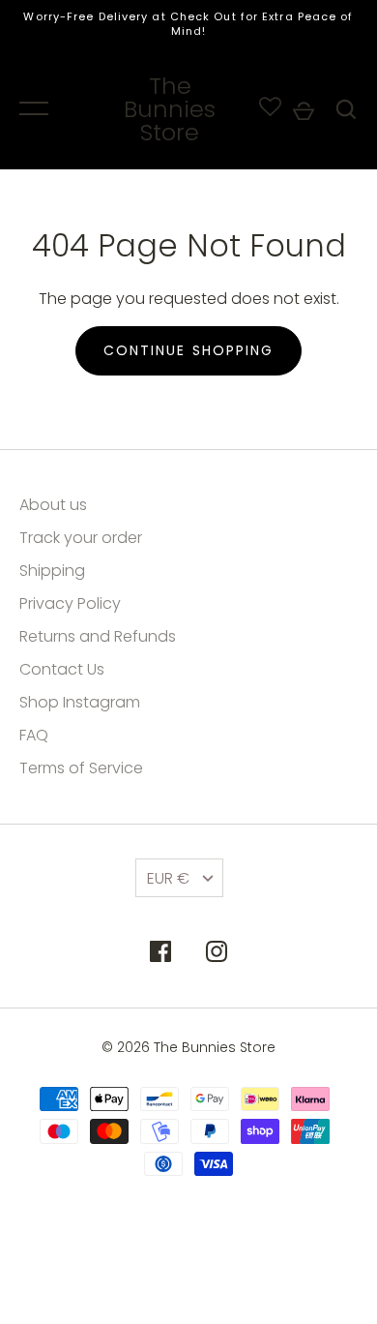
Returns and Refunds (97, 636)
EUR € (168, 878)
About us (53, 505)
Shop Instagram (79, 702)
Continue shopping (189, 350)
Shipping (52, 570)
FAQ (33, 735)
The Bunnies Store (170, 109)
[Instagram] (216, 955)
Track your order (80, 538)
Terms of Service (81, 768)
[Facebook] (160, 955)
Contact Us (61, 669)
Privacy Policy (70, 603)
